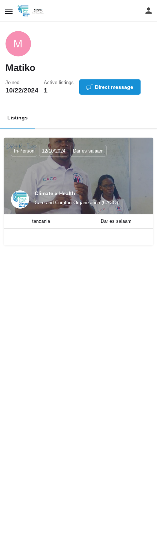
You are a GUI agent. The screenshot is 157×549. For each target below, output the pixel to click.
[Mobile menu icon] (9, 11)
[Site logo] (32, 11)
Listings (17, 118)
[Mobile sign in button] (148, 10)
